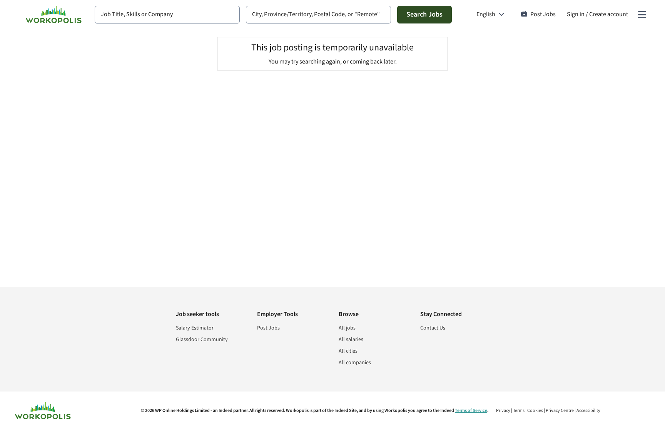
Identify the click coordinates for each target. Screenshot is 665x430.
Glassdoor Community (202, 339)
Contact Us (432, 328)
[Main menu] (642, 14)
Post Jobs (543, 14)
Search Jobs (424, 14)
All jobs (347, 328)
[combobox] (167, 14)
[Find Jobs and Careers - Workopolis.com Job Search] (53, 14)
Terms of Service (471, 410)
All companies (355, 362)
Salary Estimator (195, 328)
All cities (348, 351)
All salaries (351, 339)
